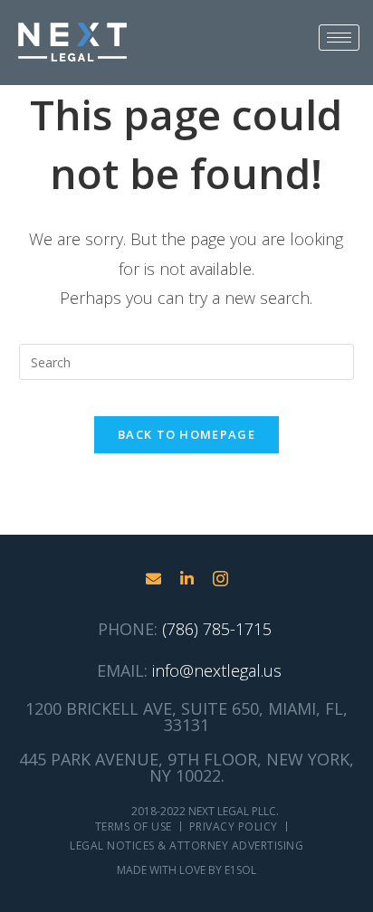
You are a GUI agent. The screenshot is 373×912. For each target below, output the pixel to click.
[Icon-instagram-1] (220, 578)
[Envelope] (153, 578)
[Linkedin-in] (187, 578)
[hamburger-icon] (339, 37)
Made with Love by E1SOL (186, 870)
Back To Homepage (186, 434)
